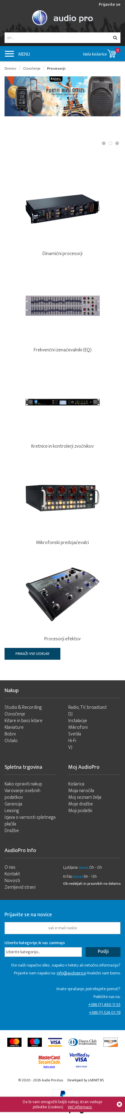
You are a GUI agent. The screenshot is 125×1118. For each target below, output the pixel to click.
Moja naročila (81, 791)
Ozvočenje (31, 68)
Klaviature (14, 727)
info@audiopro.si (71, 973)
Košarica (76, 784)
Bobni (10, 734)
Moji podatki (80, 811)
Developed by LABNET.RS (85, 1080)
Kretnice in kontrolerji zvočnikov (62, 446)
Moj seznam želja (84, 797)
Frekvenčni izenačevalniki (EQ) (63, 350)
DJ (70, 714)
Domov (10, 68)
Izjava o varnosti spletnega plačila (30, 820)
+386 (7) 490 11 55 (104, 1004)
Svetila (74, 734)
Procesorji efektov (62, 639)
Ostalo (11, 741)
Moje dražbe (80, 804)
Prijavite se (109, 4)
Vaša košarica (101, 52)
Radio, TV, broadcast (87, 707)
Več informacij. (80, 1106)
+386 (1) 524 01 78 (104, 1012)
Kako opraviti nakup (23, 784)
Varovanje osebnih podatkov (22, 794)
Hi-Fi (72, 741)
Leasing (12, 811)
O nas (10, 867)
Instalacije (77, 721)
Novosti (12, 881)
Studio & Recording (23, 707)
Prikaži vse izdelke (32, 653)
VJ (70, 747)
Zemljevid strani (20, 887)
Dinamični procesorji (62, 254)
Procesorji (56, 68)
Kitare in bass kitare (23, 721)
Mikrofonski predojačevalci (62, 543)
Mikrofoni (78, 727)
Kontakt (12, 874)
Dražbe (12, 831)
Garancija (13, 804)
